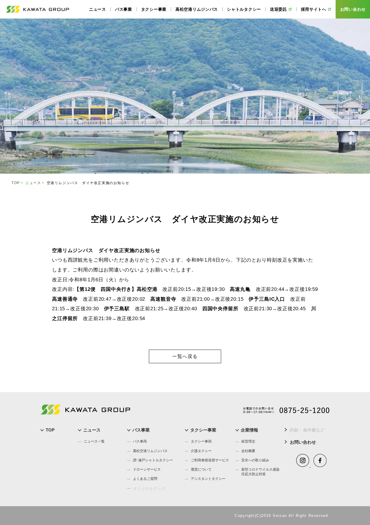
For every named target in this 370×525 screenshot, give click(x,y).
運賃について (201, 469)
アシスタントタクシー (208, 478)
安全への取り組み (255, 460)
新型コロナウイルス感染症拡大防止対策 (260, 472)
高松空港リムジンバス (150, 451)
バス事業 (141, 429)
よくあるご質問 (145, 478)
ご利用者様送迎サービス (210, 460)
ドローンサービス (147, 469)
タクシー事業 (203, 429)
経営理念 (248, 441)
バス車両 (140, 441)
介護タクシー (201, 451)
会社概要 (248, 451)
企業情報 (249, 429)
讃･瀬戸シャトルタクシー (153, 460)
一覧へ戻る (185, 356)
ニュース (92, 429)
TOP (50, 429)
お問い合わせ (303, 442)
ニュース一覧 (94, 441)
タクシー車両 (201, 441)
